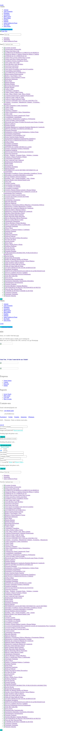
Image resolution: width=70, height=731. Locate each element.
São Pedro (7, 24)
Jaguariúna (7, 15)
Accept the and (12, 462)
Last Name (3, 454)
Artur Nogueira (8, 11)
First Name (3, 452)
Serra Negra (7, 26)
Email (1, 458)
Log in (2, 425)
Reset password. (18, 430)
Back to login (5, 447)
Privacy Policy (19, 462)
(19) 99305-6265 (9, 410)
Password (3, 428)
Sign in (2, 436)
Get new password (5, 445)
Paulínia (6, 19)
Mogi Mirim (7, 18)
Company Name (4, 456)
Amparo (6, 10)
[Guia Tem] (3, 31)
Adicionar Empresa (6, 29)
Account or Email (5, 426)
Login (1, 5)
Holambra (6, 13)
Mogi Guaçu (7, 16)
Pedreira (6, 21)
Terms (10, 462)
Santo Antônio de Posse (10, 23)
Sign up (3, 468)
